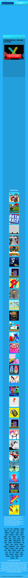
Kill (13, 552)
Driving (6, 548)
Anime (5, 536)
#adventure (16, 529)
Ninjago (17, 556)
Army (10, 536)
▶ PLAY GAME (14, 56)
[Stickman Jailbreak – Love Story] (14, 434)
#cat (18, 530)
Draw (18, 546)
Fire (5, 550)
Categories (20, 3)
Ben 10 (5, 538)
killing (17, 552)
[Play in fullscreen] (9, 36)
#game (22, 532)
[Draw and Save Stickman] (14, 380)
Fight (17, 548)
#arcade (22, 529)
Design (21, 544)
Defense (16, 544)
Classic (7, 544)
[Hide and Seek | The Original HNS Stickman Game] (14, 499)
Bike (10, 538)
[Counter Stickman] (14, 240)
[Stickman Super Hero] (14, 391)
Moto (13, 556)
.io (4, 529)
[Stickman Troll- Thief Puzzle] (14, 305)
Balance (14, 536)
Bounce (18, 538)
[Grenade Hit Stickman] (14, 413)
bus (23, 540)
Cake (5, 542)
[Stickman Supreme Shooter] (14, 208)
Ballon (23, 536)
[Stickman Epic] (14, 283)
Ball (19, 536)
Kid (10, 552)
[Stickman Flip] (14, 402)
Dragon (5, 546)
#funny (17, 532)
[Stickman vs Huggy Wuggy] (14, 337)
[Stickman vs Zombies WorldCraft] (14, 262)
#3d (11, 529)
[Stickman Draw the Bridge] (14, 359)
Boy (23, 538)
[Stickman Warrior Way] (14, 251)
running (12, 558)
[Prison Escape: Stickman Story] (14, 294)
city (23, 542)
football (14, 550)
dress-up (22, 546)
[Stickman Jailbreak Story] (14, 197)
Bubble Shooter (17, 540)
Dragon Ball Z (12, 546)
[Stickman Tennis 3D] (14, 466)
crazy (11, 544)
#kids (6, 534)
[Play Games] (7, 4)
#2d (8, 529)
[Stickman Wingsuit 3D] (14, 456)
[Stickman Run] (14, 229)
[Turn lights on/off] (7, 36)
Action (17, 534)
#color (22, 530)
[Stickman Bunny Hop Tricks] (14, 273)
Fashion (12, 548)
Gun (6, 552)
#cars (14, 530)
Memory (11, 554)
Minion (16, 554)
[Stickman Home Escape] (14, 348)
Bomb (14, 538)
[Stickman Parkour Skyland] (14, 423)
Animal (21, 534)
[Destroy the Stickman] (14, 445)
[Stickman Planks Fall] (14, 510)
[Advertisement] (14, 20)
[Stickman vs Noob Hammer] (14, 326)
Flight (9, 550)
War (17, 558)
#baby (6, 530)
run (21, 556)
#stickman (11, 534)
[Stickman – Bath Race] (14, 219)
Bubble (10, 540)
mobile (21, 554)
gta (23, 550)
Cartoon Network (17, 542)
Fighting (21, 548)
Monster (8, 556)
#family (12, 532)
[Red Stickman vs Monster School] (14, 477)
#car (10, 530)
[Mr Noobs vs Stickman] (14, 488)
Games (19, 550)
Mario (6, 554)
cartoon (10, 542)
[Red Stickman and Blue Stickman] (14, 369)
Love (22, 552)
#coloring (7, 532)
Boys (6, 540)
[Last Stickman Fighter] (14, 316)
